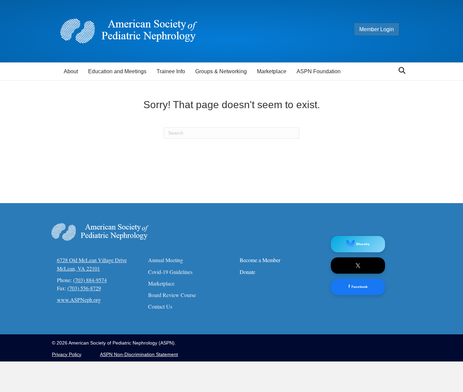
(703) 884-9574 (90, 279)
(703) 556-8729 (84, 288)
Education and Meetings (117, 71)
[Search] (400, 70)
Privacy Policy (66, 354)
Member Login (376, 29)
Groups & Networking (221, 71)
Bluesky (363, 244)
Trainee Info (171, 71)
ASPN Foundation (319, 71)
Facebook (358, 286)
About (71, 71)
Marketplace (271, 71)
